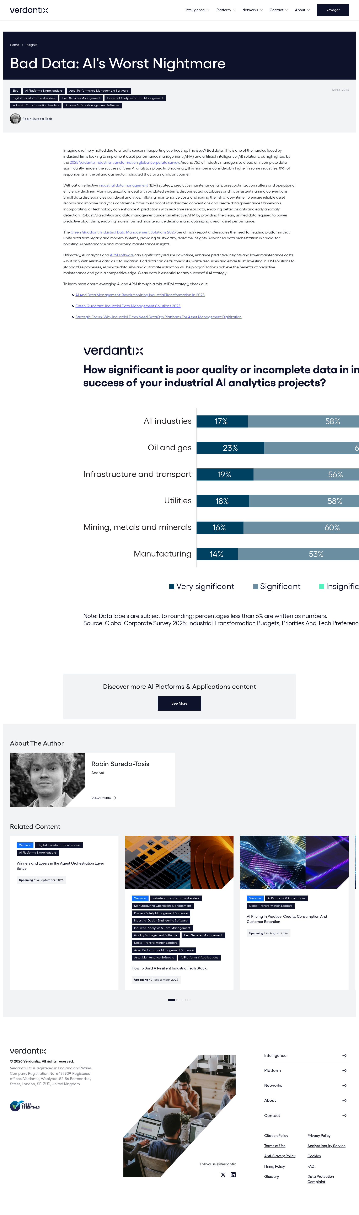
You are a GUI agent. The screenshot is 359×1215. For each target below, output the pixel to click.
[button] (171, 1000)
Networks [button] (250, 10)
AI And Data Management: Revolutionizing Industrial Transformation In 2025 (140, 295)
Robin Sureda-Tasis (37, 119)
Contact (276, 10)
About (300, 10)
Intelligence (195, 10)
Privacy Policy (319, 1135)
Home (14, 45)
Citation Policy (276, 1135)
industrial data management (123, 185)
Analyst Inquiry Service (326, 1146)
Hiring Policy (274, 1166)
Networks (273, 1085)
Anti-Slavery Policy (279, 1156)
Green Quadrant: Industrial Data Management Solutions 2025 (123, 232)
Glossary (271, 1176)
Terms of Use (274, 1146)
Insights (31, 45)
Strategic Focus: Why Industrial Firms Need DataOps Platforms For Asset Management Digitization (158, 317)
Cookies (314, 1156)
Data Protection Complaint (320, 1179)
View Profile (101, 798)
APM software (122, 255)
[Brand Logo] (29, 10)
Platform (223, 10)
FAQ (311, 1166)
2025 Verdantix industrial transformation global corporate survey (124, 162)
